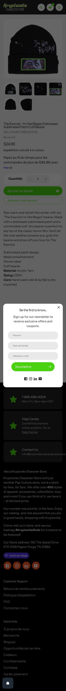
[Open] (7, 683)
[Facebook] (25, 378)
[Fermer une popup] (59, 307)
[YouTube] (40, 378)
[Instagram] (30, 378)
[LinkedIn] (35, 378)
